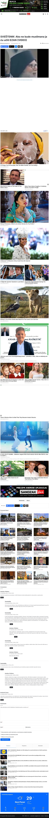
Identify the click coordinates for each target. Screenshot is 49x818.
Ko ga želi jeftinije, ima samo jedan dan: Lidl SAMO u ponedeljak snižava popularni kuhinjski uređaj (28, 765)
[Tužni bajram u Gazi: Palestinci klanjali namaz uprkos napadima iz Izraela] (24, 517)
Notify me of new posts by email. (7, 736)
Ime (1, 722)
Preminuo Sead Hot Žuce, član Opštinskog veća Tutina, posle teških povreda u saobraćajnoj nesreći (28, 771)
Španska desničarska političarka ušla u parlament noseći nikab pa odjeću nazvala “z (7, 582)
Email (1, 727)
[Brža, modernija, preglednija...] (24, 491)
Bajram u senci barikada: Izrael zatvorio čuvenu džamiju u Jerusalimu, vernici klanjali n (23, 538)
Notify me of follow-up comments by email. (9, 734)
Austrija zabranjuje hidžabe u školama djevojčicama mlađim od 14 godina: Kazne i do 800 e (24, 582)
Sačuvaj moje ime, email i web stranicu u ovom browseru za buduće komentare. (16, 732)
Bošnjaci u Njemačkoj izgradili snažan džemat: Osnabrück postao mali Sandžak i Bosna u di (7, 553)
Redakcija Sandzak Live (5, 43)
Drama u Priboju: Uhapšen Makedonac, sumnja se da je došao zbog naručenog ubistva (25, 786)
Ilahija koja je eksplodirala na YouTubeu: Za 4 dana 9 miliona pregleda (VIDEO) (23, 553)
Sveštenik (22, 500)
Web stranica (27, 727)
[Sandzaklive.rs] (24, 14)
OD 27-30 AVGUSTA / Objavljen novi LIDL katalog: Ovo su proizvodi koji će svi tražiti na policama (27, 750)
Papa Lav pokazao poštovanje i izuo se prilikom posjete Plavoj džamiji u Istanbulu (41, 582)
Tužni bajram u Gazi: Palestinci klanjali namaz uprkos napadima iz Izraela (24, 524)
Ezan (28, 500)
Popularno (24, 745)
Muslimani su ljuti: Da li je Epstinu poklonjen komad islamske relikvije (7, 567)
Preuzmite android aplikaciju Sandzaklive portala (24, 484)
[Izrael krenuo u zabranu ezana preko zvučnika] (7, 517)
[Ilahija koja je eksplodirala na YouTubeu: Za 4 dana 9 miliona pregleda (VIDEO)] (24, 546)
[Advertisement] (24, 25)
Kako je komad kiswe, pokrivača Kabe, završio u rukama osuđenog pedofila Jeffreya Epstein (24, 567)
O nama (42, 815)
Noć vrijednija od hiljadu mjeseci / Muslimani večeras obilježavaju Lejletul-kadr (40, 538)
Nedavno (8, 745)
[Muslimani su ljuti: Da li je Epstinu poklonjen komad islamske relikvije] (7, 561)
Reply (2, 597)
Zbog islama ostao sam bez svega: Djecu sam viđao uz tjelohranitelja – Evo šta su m (41, 567)
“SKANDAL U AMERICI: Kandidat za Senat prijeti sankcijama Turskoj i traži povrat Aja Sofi (41, 524)
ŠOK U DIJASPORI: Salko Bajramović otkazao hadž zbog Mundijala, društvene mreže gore (7, 538)
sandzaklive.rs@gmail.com (35, 815)
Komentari (40, 745)
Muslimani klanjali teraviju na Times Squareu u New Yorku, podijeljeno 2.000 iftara (41, 553)
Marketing (46, 815)
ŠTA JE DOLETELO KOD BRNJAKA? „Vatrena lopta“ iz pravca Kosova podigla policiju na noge (26, 755)
